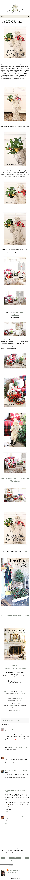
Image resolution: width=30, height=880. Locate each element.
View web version (15, 861)
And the (15, 616)
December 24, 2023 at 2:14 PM (21, 757)
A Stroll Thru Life (19, 696)
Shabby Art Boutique (19, 708)
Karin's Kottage (19, 703)
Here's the (15, 665)
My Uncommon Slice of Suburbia (19, 693)
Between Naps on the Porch (17, 695)
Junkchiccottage (9, 757)
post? (26, 551)
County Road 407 (19, 710)
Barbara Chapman (9, 790)
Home (15, 857)
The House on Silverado (8, 691)
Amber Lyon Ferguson (10, 816)
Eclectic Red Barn (19, 698)
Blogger (18, 878)
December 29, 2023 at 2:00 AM (19, 770)
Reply (6, 742)
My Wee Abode (18, 700)
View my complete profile (13, 872)
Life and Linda (23, 691)
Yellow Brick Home (21, 707)
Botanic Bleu (8, 770)
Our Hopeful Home (13, 705)
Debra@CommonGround (14, 870)
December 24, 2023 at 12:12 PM (19, 747)
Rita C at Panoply (9, 729)
